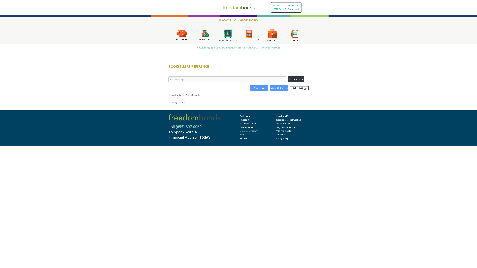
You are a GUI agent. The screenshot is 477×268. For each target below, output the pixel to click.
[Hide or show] (203, 95)
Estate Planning (247, 127)
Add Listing (299, 88)
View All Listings (279, 88)
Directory (259, 88)
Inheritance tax (283, 123)
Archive (243, 138)
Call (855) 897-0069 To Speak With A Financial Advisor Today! (238, 47)
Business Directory (249, 131)
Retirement (245, 116)
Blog (242, 134)
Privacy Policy (282, 138)
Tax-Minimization (248, 123)
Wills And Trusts (283, 131)
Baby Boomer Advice (285, 127)
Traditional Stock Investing (288, 119)
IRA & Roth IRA (282, 116)
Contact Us (281, 134)
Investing (244, 119)
